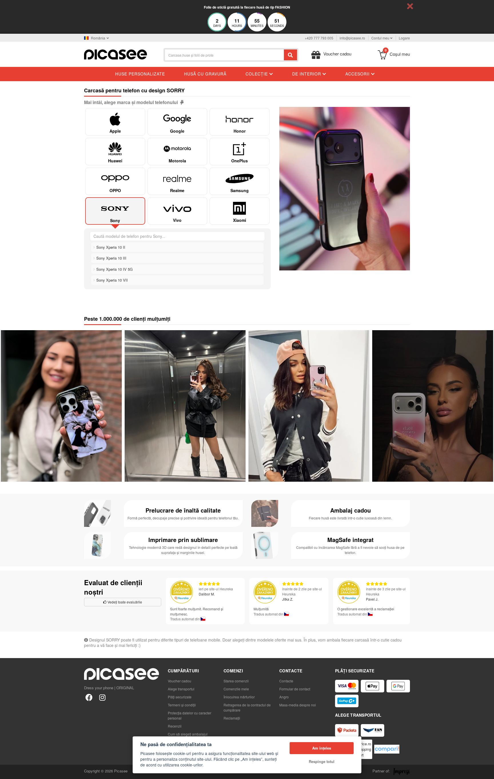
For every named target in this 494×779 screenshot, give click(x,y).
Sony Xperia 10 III (110, 258)
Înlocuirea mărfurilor (239, 696)
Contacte (286, 680)
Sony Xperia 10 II (110, 247)
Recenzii (175, 726)
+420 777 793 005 (319, 37)
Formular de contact (294, 688)
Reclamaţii (232, 718)
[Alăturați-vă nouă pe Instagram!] (102, 697)
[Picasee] (115, 53)
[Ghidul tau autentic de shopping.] (386, 749)
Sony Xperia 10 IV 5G (114, 269)
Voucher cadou (179, 680)
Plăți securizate (180, 696)
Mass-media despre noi (297, 704)
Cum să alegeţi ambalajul (188, 734)
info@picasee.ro (352, 37)
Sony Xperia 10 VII (111, 280)
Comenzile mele (236, 688)
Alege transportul (181, 688)
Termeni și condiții (182, 704)
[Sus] (7, 771)
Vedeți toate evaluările (124, 601)
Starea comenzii (236, 680)
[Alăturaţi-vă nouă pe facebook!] (89, 697)
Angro (284, 696)
